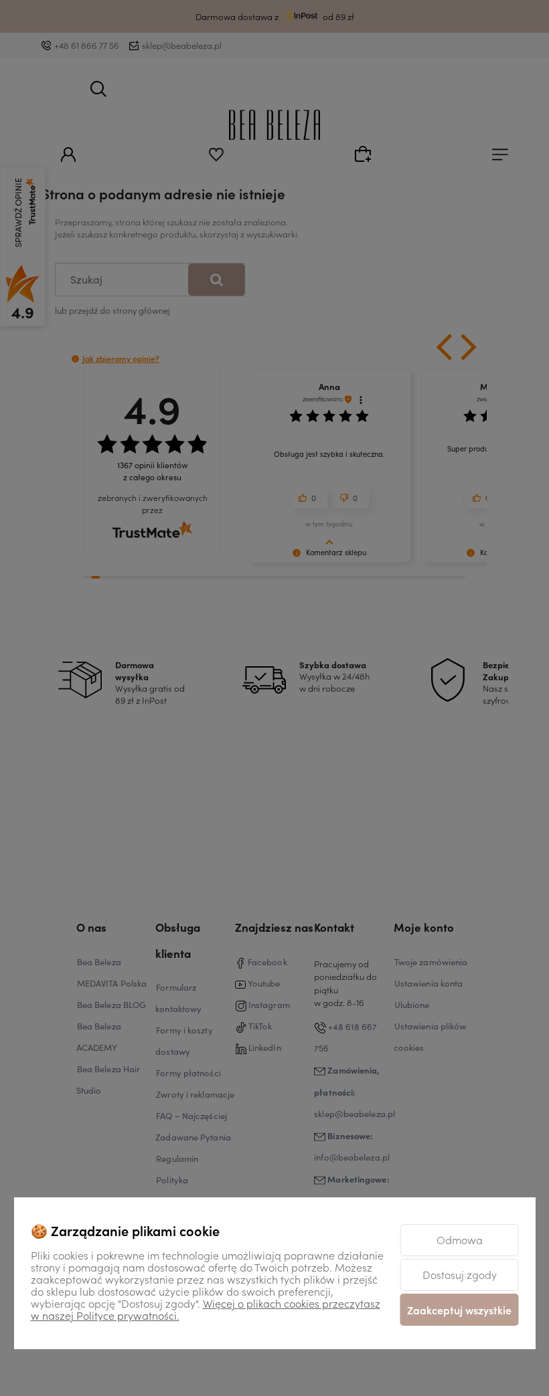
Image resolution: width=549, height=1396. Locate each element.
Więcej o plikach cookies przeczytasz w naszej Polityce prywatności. (205, 1309)
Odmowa (460, 1239)
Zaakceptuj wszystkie (459, 1309)
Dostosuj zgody (459, 1274)
